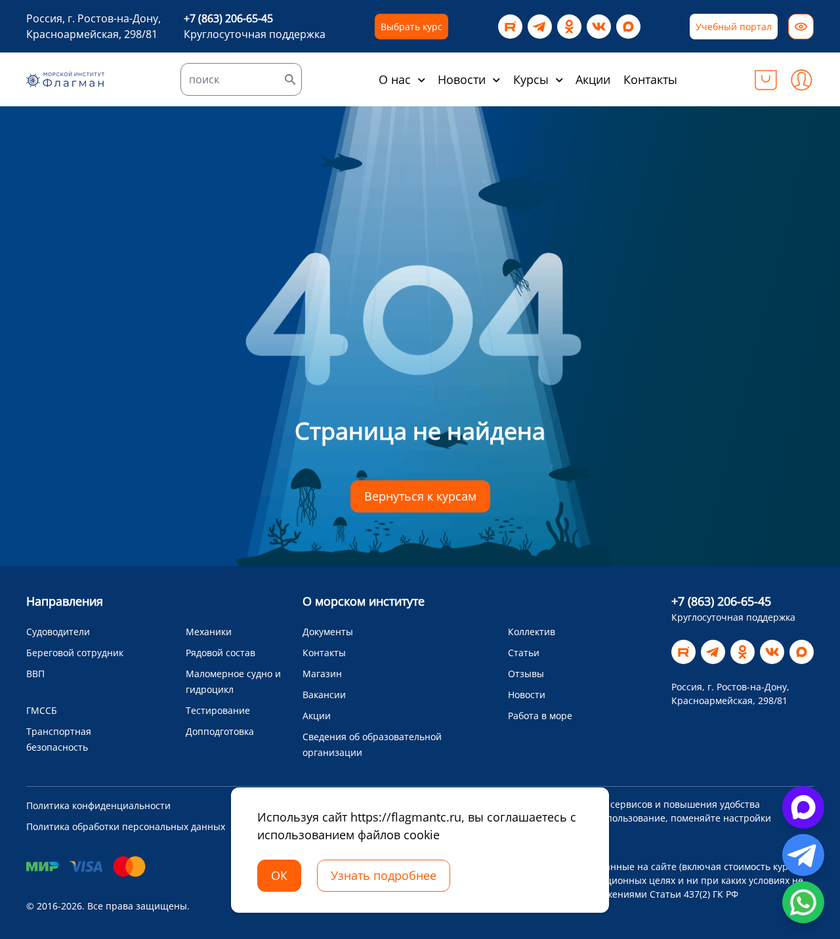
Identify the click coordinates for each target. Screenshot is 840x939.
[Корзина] (765, 79)
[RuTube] (510, 26)
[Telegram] (540, 26)
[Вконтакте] (599, 26)
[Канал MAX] (628, 26)
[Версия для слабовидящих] (801, 26)
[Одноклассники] (569, 26)
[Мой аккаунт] (801, 79)
